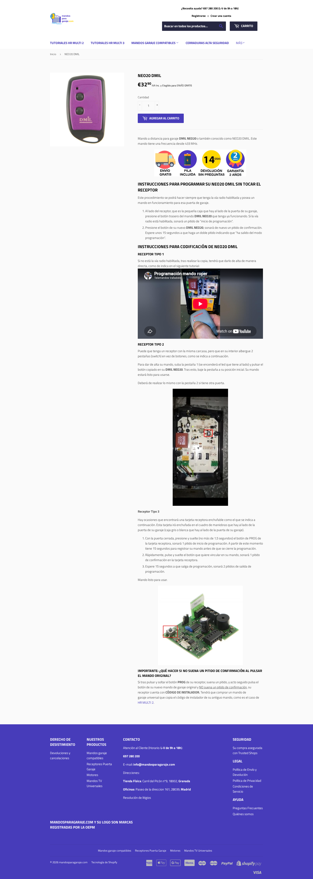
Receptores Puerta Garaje (150, 850)
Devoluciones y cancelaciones (60, 755)
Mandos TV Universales (94, 783)
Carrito (246, 25)
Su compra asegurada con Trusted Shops (247, 750)
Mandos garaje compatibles (153, 42)
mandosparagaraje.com (73, 862)
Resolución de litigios (137, 797)
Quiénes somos (243, 814)
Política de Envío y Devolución (245, 772)
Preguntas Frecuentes (248, 808)
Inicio (53, 54)
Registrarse (199, 16)
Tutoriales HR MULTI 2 (67, 42)
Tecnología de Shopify (104, 862)
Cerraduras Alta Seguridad (207, 42)
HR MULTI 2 (146, 702)
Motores (92, 774)
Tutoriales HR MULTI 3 (107, 42)
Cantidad (143, 97)
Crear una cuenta (221, 16)
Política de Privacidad (247, 780)
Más (239, 42)
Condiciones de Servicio (243, 789)
